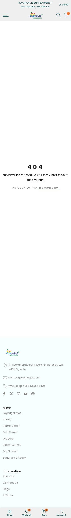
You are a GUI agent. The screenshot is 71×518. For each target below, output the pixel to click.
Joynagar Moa (12, 413)
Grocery (8, 438)
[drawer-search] (58, 15)
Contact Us (10, 483)
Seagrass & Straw (14, 458)
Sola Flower (10, 432)
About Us (9, 476)
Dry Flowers (10, 451)
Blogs (6, 489)
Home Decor (11, 426)
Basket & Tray (12, 445)
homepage (48, 188)
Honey (7, 419)
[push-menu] (6, 15)
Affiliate (8, 495)
